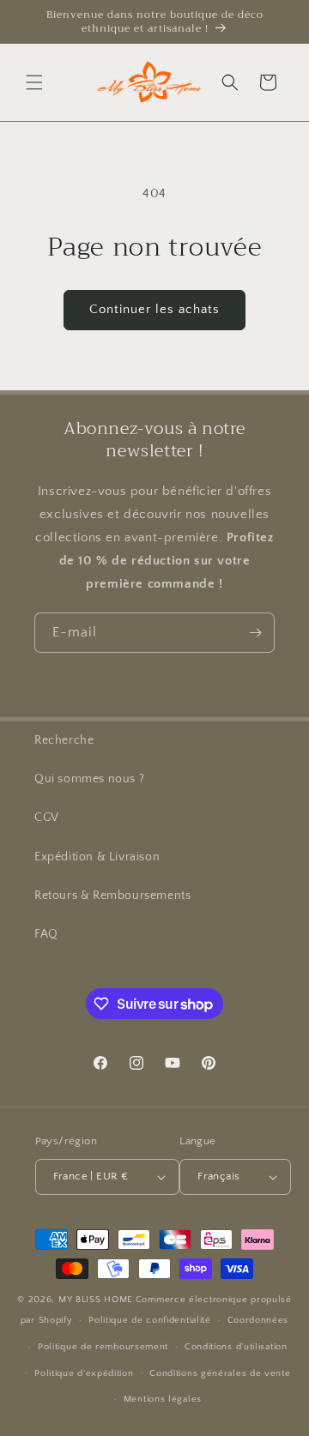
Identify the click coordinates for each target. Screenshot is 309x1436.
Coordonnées (258, 1320)
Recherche (64, 740)
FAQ (46, 934)
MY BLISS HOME (95, 1299)
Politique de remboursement (103, 1347)
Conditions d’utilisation (236, 1347)
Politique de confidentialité (149, 1320)
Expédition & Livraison (97, 857)
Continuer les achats (154, 309)
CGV (46, 817)
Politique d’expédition (83, 1373)
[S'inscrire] (255, 632)
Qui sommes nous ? (89, 779)
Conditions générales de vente (219, 1373)
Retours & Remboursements (112, 895)
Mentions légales (163, 1399)
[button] (34, 82)
